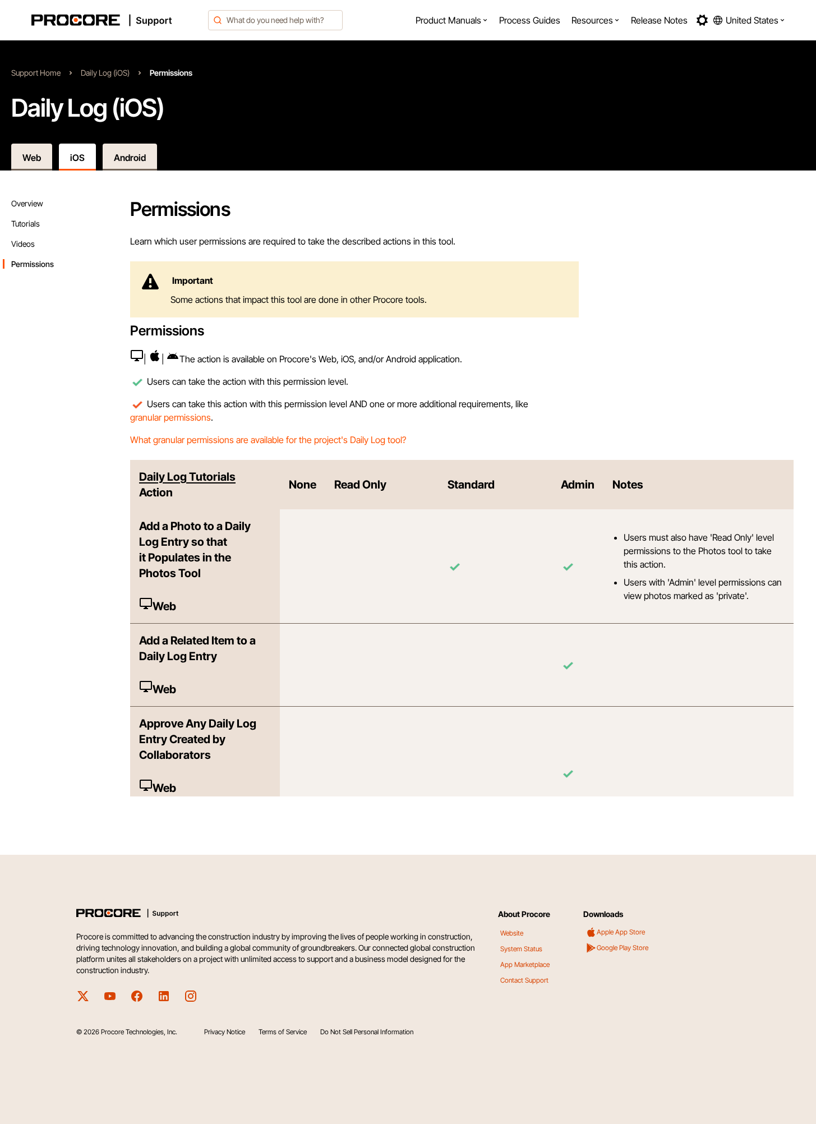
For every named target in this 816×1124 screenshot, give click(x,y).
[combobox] (275, 20)
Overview (27, 203)
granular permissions (170, 417)
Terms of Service (283, 1032)
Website (511, 933)
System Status (521, 949)
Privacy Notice (224, 1032)
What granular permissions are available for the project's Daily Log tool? (268, 439)
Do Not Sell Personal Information (366, 1032)
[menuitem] (452, 20)
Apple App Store (621, 932)
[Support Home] (116, 20)
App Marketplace (525, 964)
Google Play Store (622, 947)
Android (130, 157)
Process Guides (529, 20)
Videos (23, 243)
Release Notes (659, 20)
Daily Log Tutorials (187, 476)
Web (31, 157)
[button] (452, 20)
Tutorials (25, 223)
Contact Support (524, 980)
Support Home (36, 72)
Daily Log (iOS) (105, 72)
